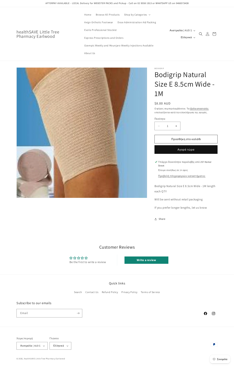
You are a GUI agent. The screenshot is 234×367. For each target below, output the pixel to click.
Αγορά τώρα (186, 149)
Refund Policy (110, 292)
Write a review (146, 260)
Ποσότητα (159, 118)
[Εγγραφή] (78, 313)
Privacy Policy (129, 292)
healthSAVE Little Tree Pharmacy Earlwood (44, 358)
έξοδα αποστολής (199, 108)
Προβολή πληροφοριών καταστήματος (181, 176)
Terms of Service (150, 292)
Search (78, 292)
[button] (137, 14)
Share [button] (162, 218)
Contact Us (91, 292)
